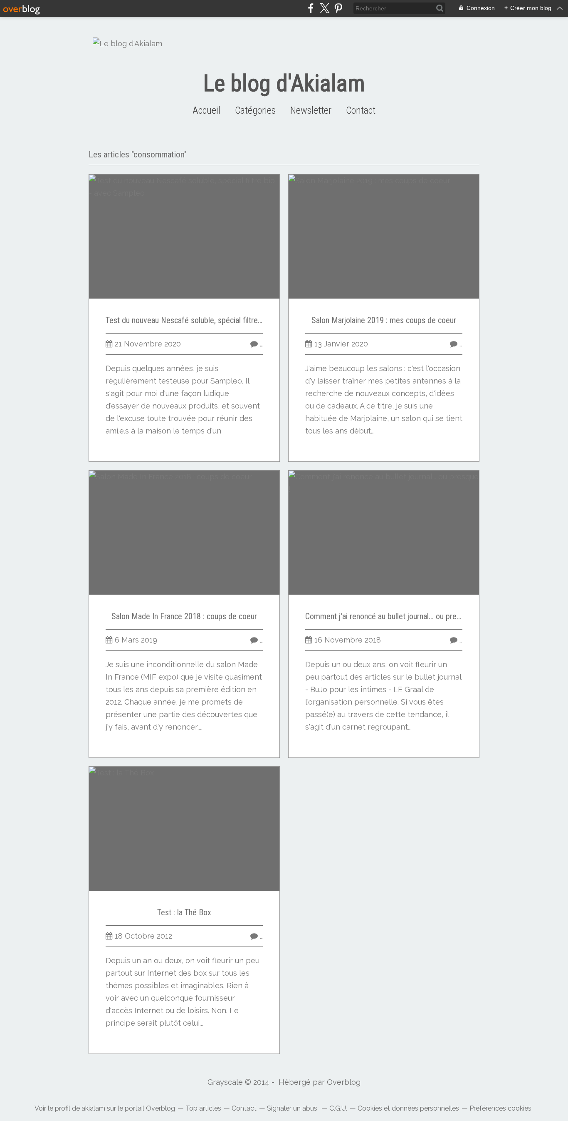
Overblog (344, 1082)
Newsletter (310, 110)
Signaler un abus (293, 1108)
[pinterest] (338, 8)
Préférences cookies (500, 1108)
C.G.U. (338, 1108)
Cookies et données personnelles (408, 1108)
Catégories (255, 110)
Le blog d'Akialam (284, 83)
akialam (93, 1108)
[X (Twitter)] (324, 8)
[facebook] (311, 8)
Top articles (203, 1108)
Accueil (206, 110)
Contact (360, 110)
